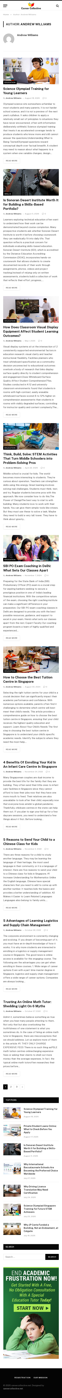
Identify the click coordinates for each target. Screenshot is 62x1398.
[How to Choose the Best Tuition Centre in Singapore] (31, 659)
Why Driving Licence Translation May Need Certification (36, 1189)
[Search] (57, 5)
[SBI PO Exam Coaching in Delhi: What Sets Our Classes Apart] (31, 548)
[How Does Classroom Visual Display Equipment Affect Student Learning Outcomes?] (31, 309)
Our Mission (40, 1378)
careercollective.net (13, 1388)
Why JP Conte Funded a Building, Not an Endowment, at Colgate (41, 1228)
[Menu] (5, 5)
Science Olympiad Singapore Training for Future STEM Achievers (40, 1208)
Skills (7, 194)
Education (9, 82)
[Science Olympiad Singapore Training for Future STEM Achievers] (12, 1210)
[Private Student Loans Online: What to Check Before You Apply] (12, 1130)
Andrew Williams (27, 35)
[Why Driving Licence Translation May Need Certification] (12, 1191)
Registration (22, 1378)
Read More (11, 161)
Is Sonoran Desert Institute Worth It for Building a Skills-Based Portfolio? (31, 204)
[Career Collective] (31, 6)
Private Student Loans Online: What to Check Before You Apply (40, 1129)
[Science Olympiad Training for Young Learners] (31, 71)
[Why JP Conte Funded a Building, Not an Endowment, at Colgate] (12, 1229)
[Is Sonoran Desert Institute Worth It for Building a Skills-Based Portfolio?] (31, 182)
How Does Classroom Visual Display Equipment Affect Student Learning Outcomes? (30, 331)
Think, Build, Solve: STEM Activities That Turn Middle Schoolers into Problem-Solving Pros (30, 458)
